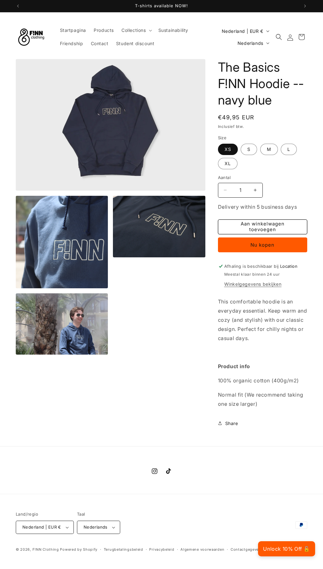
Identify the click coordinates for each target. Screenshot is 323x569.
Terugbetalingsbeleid (123, 549)
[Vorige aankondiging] (18, 6)
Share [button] (231, 423)
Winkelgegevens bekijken (253, 284)
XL (228, 163)
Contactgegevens (247, 549)
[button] (136, 30)
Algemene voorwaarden (202, 549)
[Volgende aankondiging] (305, 6)
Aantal (224, 177)
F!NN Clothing (45, 549)
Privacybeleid (161, 549)
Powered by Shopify (78, 549)
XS (228, 149)
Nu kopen (262, 245)
